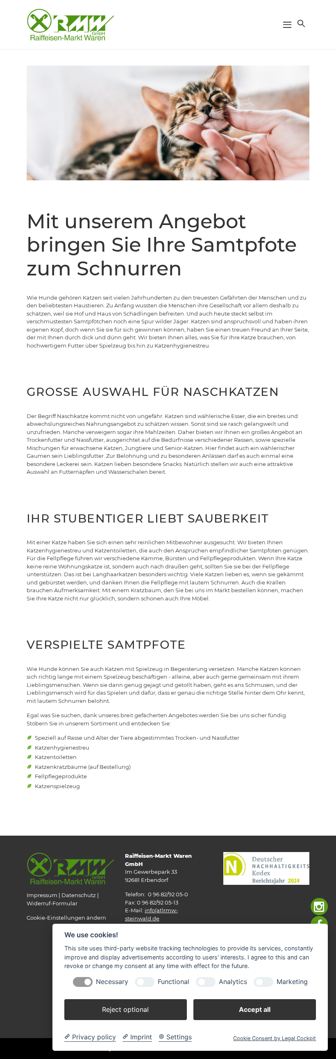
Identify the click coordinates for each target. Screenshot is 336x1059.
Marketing (292, 982)
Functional (173, 982)
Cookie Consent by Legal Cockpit (274, 1038)
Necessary (112, 982)
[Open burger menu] (287, 24)
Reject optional (125, 1009)
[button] (300, 23)
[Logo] (70, 24)
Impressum (42, 895)
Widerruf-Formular (52, 903)
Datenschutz (78, 895)
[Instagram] (319, 907)
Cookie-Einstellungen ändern (66, 917)
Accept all (254, 1009)
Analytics (233, 982)
